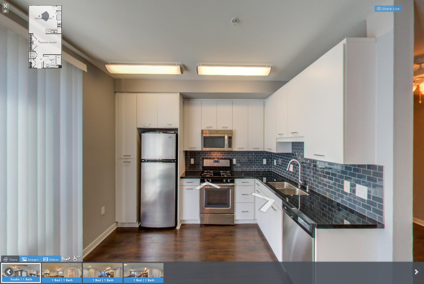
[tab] (10, 259)
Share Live (390, 9)
